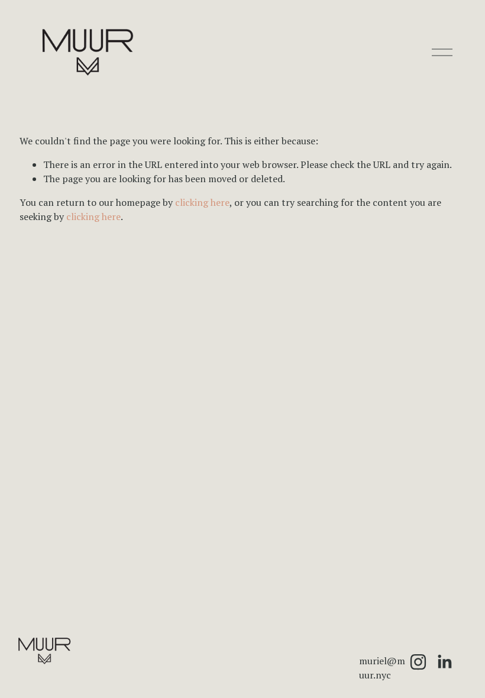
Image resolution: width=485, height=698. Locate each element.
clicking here (202, 202)
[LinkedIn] (444, 662)
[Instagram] (418, 662)
